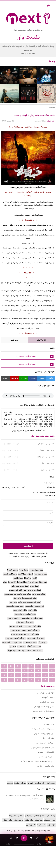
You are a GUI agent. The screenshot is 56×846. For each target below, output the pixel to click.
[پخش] (24, 838)
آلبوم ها (30, 783)
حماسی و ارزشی (18, 430)
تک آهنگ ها (39, 430)
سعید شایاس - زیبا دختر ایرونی (42, 747)
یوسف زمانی (18, 820)
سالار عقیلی (29, 820)
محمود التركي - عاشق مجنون (43, 711)
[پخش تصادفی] (37, 837)
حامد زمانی (28, 187)
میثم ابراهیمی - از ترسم (45, 766)
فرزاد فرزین (51, 824)
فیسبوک (32, 378)
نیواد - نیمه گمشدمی (46, 702)
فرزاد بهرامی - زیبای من (45, 692)
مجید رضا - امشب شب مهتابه (43, 729)
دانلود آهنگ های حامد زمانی (42, 436)
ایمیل (5, 378)
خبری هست (7, 248)
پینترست (14, 378)
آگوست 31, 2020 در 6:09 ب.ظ (13, 487)
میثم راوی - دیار (48, 738)
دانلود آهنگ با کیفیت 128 (34, 364)
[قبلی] (16, 837)
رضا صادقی (51, 815)
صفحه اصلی (50, 783)
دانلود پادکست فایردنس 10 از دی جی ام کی (37, 761)
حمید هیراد (41, 824)
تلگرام (51, 378)
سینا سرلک (39, 820)
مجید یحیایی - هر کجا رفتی (43, 733)
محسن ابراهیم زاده (16, 815)
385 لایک (41, 340)
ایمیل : (50, 512)
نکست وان (28, 220)
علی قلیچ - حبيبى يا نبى (45, 742)
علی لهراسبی (31, 824)
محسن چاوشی (39, 815)
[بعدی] (30, 837)
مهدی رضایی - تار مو (46, 756)
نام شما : (50, 502)
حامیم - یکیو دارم (48, 697)
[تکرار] (10, 837)
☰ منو (50, 5)
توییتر (42, 378)
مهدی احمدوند (49, 820)
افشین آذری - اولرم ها (46, 752)
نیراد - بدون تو (49, 724)
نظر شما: (50, 522)
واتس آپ (23, 378)
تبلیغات (10, 783)
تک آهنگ (50, 121)
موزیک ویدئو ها (20, 783)
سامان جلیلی (7, 820)
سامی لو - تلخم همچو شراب (44, 706)
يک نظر (14, 340)
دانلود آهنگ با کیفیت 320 (34, 356)
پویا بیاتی (28, 815)
